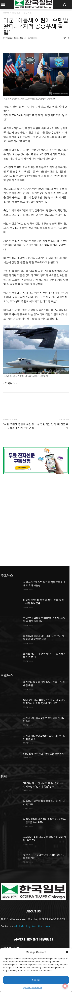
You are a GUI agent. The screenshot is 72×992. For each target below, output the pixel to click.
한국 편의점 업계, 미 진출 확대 (53, 426)
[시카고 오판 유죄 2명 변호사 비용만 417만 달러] (10, 723)
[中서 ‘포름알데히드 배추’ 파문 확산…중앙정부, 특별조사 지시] (10, 623)
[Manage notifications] (65, 986)
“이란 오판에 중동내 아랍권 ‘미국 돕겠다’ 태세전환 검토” (19, 426)
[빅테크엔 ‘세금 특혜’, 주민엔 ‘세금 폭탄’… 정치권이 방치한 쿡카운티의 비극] (10, 705)
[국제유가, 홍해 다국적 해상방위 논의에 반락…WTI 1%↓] (10, 842)
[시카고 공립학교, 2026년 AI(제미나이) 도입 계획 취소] (10, 741)
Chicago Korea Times (15, 38)
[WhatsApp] (29, 45)
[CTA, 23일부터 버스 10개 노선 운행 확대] (10, 759)
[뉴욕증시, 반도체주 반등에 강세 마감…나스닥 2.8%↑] (10, 806)
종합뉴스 (16, 12)
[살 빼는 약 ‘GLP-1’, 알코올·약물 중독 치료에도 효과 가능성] (10, 587)
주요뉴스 (27, 12)
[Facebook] (6, 45)
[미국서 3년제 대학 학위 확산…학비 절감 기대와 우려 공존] (10, 605)
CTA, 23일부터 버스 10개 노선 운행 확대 (44, 753)
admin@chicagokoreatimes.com (32, 926)
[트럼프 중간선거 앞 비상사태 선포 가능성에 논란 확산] (10, 659)
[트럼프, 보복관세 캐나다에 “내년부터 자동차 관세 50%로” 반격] (10, 641)
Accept (36, 980)
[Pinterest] (22, 45)
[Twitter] (14, 45)
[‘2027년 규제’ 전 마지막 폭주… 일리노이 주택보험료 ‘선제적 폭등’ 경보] (10, 788)
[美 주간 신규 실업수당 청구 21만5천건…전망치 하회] (10, 860)
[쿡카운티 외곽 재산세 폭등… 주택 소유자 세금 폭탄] (10, 687)
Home (6, 12)
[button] (67, 952)
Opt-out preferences (32, 987)
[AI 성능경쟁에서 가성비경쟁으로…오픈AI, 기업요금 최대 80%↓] (10, 824)
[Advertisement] (36, 519)
